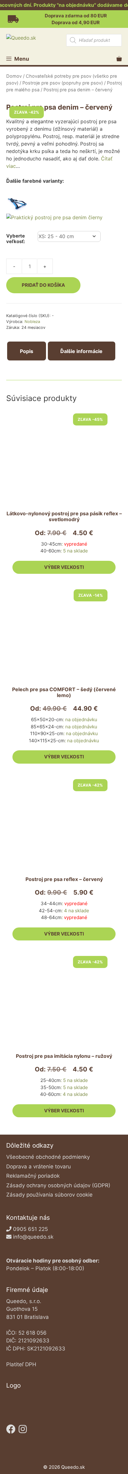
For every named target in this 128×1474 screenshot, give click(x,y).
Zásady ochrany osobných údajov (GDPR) (58, 1185)
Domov (14, 76)
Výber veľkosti (64, 567)
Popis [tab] (26, 351)
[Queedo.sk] (35, 37)
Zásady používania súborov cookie (49, 1195)
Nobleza (32, 321)
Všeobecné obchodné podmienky (48, 1157)
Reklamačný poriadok (33, 1176)
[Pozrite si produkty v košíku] (119, 59)
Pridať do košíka (43, 285)
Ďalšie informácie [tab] (81, 351)
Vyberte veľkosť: (15, 238)
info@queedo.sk (33, 1237)
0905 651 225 (30, 1229)
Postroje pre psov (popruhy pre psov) (62, 83)
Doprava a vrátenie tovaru (38, 1166)
